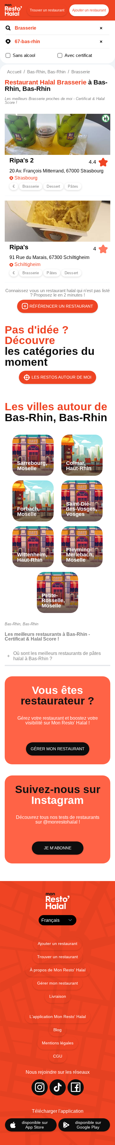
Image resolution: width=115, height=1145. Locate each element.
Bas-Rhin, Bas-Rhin (46, 71)
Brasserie (80, 71)
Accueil (14, 71)
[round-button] (102, 28)
